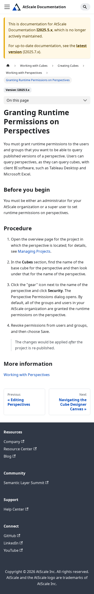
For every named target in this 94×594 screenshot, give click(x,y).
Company (12, 441)
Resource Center (18, 448)
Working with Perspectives (27, 374)
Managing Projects (34, 251)
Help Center (14, 509)
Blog (7, 456)
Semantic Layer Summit (24, 482)
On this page (18, 100)
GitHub (10, 535)
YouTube (11, 550)
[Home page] (8, 65)
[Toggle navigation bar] (7, 6)
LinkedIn (11, 543)
